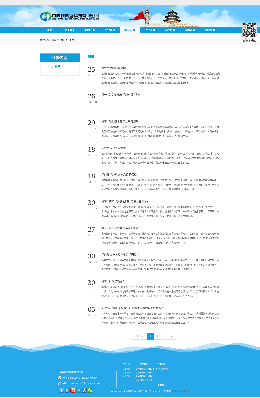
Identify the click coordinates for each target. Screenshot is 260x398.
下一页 (168, 336)
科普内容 (63, 40)
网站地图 (167, 391)
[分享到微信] (90, 390)
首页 (50, 30)
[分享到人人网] (84, 390)
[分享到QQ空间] (67, 390)
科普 (72, 40)
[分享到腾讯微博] (78, 390)
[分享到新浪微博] (72, 390)
